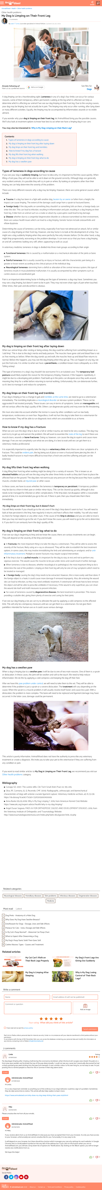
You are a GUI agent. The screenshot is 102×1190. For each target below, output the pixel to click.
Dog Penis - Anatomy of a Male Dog (20, 915)
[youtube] (21, 1177)
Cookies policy (80, 1187)
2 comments (14, 19)
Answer (5, 1072)
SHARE (92, 5)
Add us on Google (37, 87)
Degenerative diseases (88, 896)
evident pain (28, 452)
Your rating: (33, 1022)
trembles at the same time (56, 397)
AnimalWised (6, 8)
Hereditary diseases (33, 896)
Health (14, 8)
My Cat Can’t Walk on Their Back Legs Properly (37, 959)
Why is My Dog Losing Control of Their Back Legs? (85, 975)
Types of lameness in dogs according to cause (28, 140)
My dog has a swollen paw (20, 162)
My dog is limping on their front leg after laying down (31, 143)
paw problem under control (31, 683)
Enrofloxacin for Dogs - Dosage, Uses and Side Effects (27, 924)
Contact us (41, 1187)
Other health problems (24, 8)
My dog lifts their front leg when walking (26, 154)
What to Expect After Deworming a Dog (21, 936)
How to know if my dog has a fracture (25, 151)
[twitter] (11, 1177)
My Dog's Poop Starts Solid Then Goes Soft (23, 940)
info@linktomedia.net (36, 1041)
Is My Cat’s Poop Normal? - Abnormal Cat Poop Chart (27, 932)
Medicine (50, 901)
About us (33, 1187)
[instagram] (16, 1177)
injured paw (31, 481)
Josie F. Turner (15, 23)
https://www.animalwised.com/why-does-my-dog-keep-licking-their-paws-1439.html (36, 1095)
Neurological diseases (13, 896)
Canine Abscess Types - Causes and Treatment (24, 944)
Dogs (89, 89)
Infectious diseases (67, 896)
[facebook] (6, 1177)
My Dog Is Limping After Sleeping (37, 974)
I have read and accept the (19, 1028)
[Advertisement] (51, 852)
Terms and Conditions (55, 1187)
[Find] (98, 3)
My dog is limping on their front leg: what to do (29, 158)
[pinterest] (26, 1177)
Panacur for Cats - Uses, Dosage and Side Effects (25, 928)
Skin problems (50, 896)
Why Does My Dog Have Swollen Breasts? (22, 919)
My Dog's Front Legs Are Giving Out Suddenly (87, 959)
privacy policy (28, 1028)
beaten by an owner (62, 199)
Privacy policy (68, 1187)
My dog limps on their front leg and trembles (28, 147)
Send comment (90, 1029)
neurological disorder (47, 400)
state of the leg (75, 434)
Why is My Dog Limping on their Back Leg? (51, 128)
